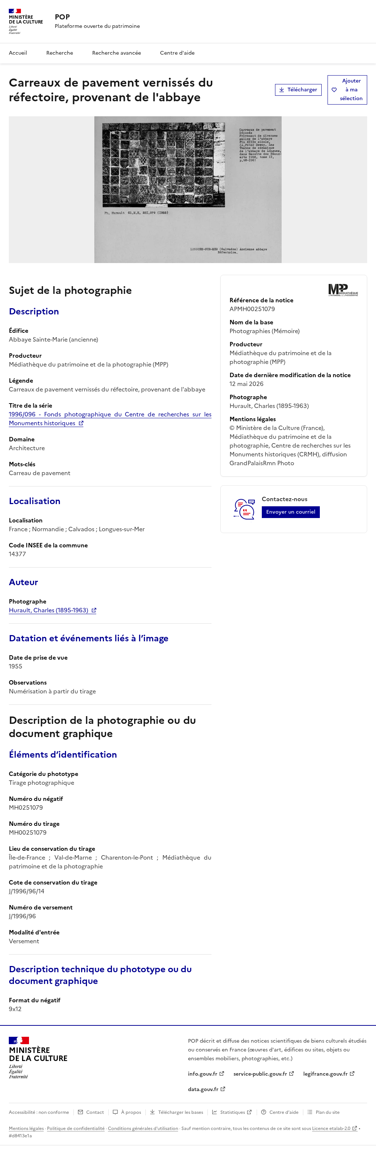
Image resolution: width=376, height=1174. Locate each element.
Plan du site (328, 1112)
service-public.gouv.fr (260, 1074)
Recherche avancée (116, 53)
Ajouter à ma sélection (351, 89)
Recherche (59, 53)
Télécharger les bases (180, 1112)
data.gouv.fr (203, 1089)
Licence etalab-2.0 (331, 1128)
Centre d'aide (177, 53)
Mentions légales (26, 1128)
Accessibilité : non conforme (39, 1112)
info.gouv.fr (202, 1074)
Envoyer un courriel (290, 512)
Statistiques (232, 1112)
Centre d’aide (284, 1112)
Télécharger (302, 90)
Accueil (18, 53)
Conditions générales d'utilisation (143, 1128)
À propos (131, 1112)
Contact (95, 1112)
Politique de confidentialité (76, 1128)
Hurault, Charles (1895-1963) (48, 610)
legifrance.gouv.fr (325, 1074)
